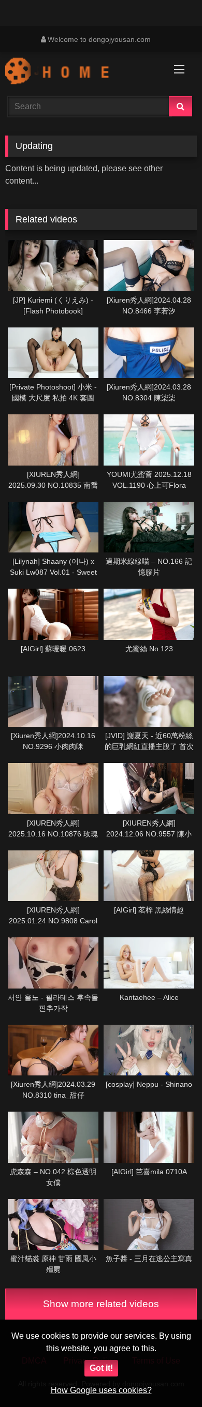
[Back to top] (169, 1376)
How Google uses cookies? (101, 1390)
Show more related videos (101, 1303)
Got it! (101, 1368)
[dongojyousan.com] (83, 72)
